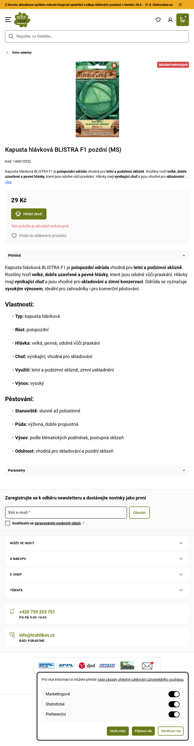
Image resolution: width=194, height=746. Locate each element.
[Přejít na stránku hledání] (11, 36)
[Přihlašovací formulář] (170, 20)
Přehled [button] (14, 255)
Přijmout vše (143, 731)
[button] (170, 20)
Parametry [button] (16, 470)
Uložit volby (118, 731)
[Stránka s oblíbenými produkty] (158, 20)
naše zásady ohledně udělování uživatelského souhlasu (141, 679)
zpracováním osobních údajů (58, 523)
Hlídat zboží (32, 214)
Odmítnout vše (171, 731)
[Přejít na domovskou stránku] (81, 19)
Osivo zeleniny (22, 52)
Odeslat (139, 513)
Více (8, 182)
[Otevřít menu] (8, 20)
